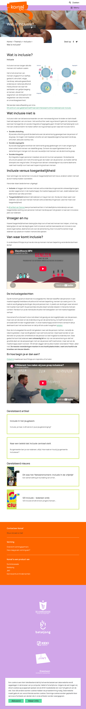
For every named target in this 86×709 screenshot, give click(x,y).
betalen (60, 325)
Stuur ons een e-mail (15, 533)
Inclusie (27, 42)
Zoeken (75, 2)
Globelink (10, 359)
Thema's (18, 42)
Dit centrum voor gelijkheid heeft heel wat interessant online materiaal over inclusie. (39, 108)
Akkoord (16, 700)
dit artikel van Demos (17, 207)
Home (9, 42)
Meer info (33, 700)
